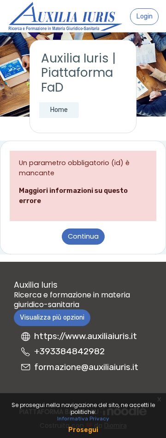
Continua (83, 236)
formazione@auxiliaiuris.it (86, 367)
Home (59, 109)
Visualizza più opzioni (52, 317)
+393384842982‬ (69, 351)
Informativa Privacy (83, 418)
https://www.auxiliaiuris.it (85, 336)
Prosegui (83, 430)
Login (144, 16)
